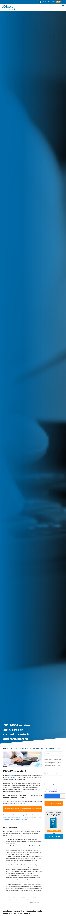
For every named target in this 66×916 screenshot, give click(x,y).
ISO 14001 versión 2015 (11, 777)
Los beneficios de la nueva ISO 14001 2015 (15, 819)
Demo (58, 1)
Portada (6, 748)
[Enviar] (61, 753)
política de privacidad (53, 791)
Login (53, 1)
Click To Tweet (34, 902)
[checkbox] (54, 790)
